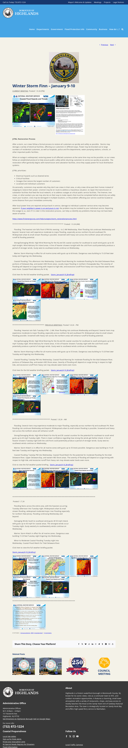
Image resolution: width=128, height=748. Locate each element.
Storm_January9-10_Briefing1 (24, 552)
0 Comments (48, 633)
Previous (104, 45)
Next (112, 45)
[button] (122, 29)
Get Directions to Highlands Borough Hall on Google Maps (26, 719)
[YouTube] (77, 736)
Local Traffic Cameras (74, 745)
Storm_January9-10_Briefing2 (61, 465)
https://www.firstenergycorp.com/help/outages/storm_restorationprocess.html (44, 219)
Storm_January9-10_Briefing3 (62, 370)
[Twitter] (70, 736)
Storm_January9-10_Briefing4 (62, 274)
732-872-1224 (20, 2)
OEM (32, 633)
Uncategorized (38, 633)
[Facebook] (66, 736)
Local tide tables (9, 736)
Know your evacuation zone (14, 742)
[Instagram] (74, 736)
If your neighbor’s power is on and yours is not (40, 208)
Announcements (25, 633)
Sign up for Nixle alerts (12, 739)
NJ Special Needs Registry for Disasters (18, 744)
